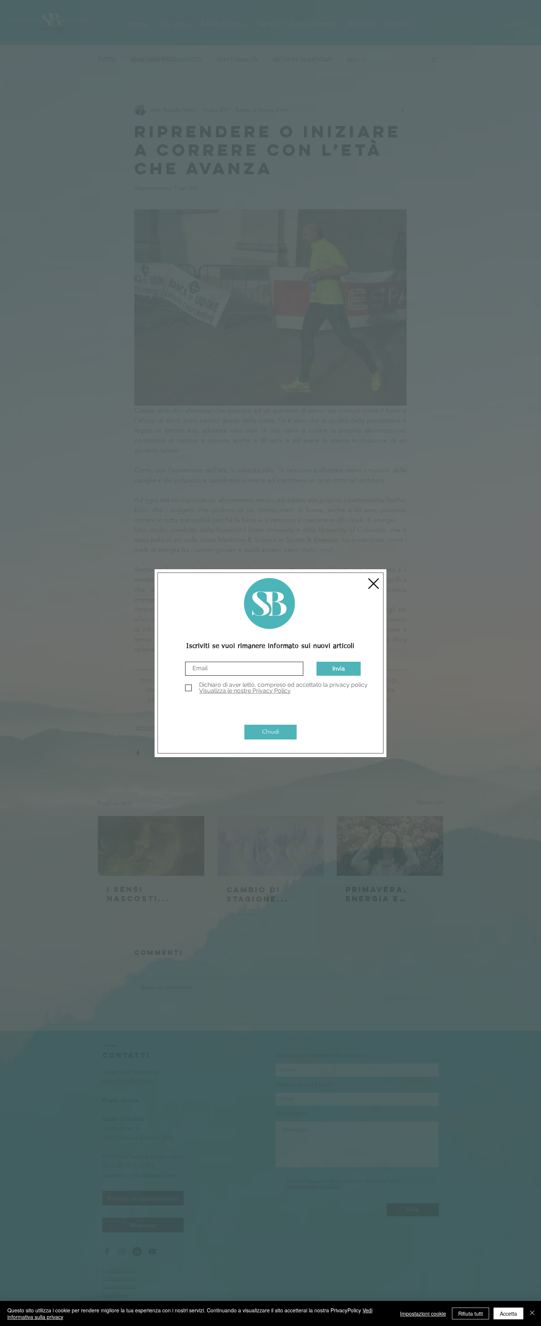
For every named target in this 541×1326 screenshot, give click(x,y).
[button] (373, 583)
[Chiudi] (532, 1313)
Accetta (508, 1313)
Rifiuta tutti (470, 1313)
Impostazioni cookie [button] (423, 1313)
